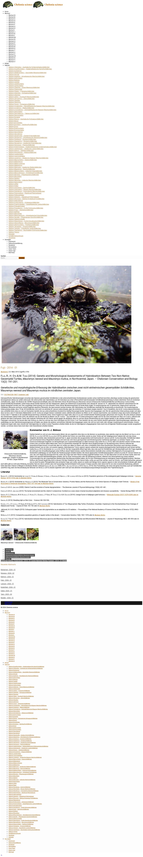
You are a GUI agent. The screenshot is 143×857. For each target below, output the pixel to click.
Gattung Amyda (14, 74)
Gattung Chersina (14, 95)
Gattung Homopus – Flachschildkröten (22, 145)
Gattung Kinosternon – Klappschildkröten (22, 152)
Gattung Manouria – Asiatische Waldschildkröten (25, 167)
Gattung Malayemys (15, 165)
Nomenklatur (13, 247)
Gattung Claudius (14, 100)
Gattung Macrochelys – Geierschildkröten (23, 160)
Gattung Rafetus (14, 212)
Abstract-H (12, 28)
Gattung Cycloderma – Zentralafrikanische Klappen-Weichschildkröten (32, 110)
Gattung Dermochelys (16, 115)
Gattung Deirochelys (15, 112)
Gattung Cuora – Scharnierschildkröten (22, 104)
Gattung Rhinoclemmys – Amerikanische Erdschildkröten (28, 215)
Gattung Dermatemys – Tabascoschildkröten (24, 113)
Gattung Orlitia (13, 184)
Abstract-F (12, 24)
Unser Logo (12, 251)
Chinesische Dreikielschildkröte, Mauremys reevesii (20, 555)
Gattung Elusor (13, 121)
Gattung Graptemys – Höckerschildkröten (23, 141)
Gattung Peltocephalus (16, 195)
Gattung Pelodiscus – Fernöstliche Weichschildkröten (27, 191)
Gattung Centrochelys (16, 86)
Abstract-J (12, 32)
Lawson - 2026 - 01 (7, 584)
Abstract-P (12, 43)
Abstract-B (12, 17)
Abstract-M (12, 37)
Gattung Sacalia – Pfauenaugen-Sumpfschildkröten (26, 217)
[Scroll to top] (1, 855)
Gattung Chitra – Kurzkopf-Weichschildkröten (24, 97)
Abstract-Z (12, 61)
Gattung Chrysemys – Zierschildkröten (22, 99)
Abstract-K (12, 34)
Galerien (7, 65)
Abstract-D (12, 21)
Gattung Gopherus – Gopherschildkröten (22, 139)
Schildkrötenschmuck (16, 236)
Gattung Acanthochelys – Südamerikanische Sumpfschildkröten (30, 69)
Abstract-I (12, 30)
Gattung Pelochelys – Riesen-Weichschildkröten (25, 189)
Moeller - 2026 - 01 (7, 598)
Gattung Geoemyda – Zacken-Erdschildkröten (24, 136)
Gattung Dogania (14, 117)
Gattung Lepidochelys (16, 154)
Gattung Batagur (14, 80)
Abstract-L (12, 35)
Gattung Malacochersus (17, 163)
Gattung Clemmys (15, 102)
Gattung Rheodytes (15, 214)
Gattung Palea (13, 186)
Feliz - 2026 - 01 (6, 580)
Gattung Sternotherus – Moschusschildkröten (24, 223)
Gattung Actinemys (15, 71)
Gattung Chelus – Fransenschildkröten (21, 91)
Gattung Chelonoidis (15, 89)
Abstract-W (12, 56)
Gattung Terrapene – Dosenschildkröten (22, 226)
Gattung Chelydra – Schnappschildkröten (22, 93)
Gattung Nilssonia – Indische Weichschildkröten (25, 180)
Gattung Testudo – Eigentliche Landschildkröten (25, 228)
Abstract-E (12, 22)
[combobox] (10, 258)
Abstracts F (5, 372)
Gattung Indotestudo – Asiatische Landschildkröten (26, 149)
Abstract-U (12, 52)
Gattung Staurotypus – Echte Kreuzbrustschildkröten (26, 221)
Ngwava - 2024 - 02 (7, 573)
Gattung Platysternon (16, 201)
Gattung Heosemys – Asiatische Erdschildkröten (25, 143)
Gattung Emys (13, 126)
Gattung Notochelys (15, 182)
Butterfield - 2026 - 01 (8, 587)
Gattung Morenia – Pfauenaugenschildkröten (24, 175)
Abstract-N (12, 39)
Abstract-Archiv (44, 506)
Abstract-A (12, 15)
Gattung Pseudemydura (17, 206)
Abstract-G (12, 26)
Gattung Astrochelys (15, 78)
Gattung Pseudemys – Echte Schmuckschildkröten (26, 208)
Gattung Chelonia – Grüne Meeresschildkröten (24, 87)
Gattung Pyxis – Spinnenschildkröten (21, 210)
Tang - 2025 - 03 (6, 594)
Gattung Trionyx (14, 232)
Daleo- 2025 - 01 (6, 591)
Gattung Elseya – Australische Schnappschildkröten (26, 119)
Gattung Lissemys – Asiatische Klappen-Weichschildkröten (28, 158)
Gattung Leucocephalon (17, 156)
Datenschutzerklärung (15, 243)
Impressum (12, 241)
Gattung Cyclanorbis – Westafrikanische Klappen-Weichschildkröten (32, 106)
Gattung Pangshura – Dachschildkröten (22, 188)
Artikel (7, 63)
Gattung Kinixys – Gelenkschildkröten (21, 150)
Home (6, 11)
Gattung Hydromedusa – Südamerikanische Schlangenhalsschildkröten (33, 147)
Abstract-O (12, 41)
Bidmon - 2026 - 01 (7, 577)
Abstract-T (12, 50)
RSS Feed (11, 252)
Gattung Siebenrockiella (17, 219)
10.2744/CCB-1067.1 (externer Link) (16, 395)
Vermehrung (9, 549)
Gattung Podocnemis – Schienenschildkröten (24, 202)
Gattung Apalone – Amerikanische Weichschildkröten (27, 76)
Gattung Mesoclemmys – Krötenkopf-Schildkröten (26, 173)
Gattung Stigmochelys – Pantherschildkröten (24, 225)
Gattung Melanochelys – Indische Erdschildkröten (25, 171)
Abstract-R (12, 47)
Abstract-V (12, 54)
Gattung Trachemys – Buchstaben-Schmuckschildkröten (28, 230)
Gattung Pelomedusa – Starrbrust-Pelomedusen (25, 193)
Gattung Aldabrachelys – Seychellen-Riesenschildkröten (27, 73)
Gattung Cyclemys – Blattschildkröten (21, 108)
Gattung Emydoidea (15, 123)
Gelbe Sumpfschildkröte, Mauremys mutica (18, 557)
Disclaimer (12, 245)
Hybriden (11, 234)
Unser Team (12, 249)
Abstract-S (12, 48)
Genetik (8, 551)
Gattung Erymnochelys (16, 130)
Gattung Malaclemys (16, 162)
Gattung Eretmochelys (16, 128)
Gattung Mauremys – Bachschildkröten (22, 169)
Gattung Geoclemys (15, 134)
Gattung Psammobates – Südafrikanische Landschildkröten (29, 204)
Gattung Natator (14, 178)
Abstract (7, 13)
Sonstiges (12, 238)
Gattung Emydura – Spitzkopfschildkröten (23, 125)
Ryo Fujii (8, 559)
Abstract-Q (12, 45)
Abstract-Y (12, 60)
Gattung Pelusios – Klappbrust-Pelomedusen (24, 197)
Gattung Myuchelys (15, 176)
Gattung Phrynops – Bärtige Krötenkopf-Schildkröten (26, 199)
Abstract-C (12, 19)
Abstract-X (12, 58)
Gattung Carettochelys (16, 84)
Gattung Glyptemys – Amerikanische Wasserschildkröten (28, 137)
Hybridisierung (10, 553)
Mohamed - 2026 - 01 (8, 570)
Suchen (3, 256)
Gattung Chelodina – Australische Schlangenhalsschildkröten (29, 67)
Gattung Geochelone (16, 132)
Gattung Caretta (14, 82)
